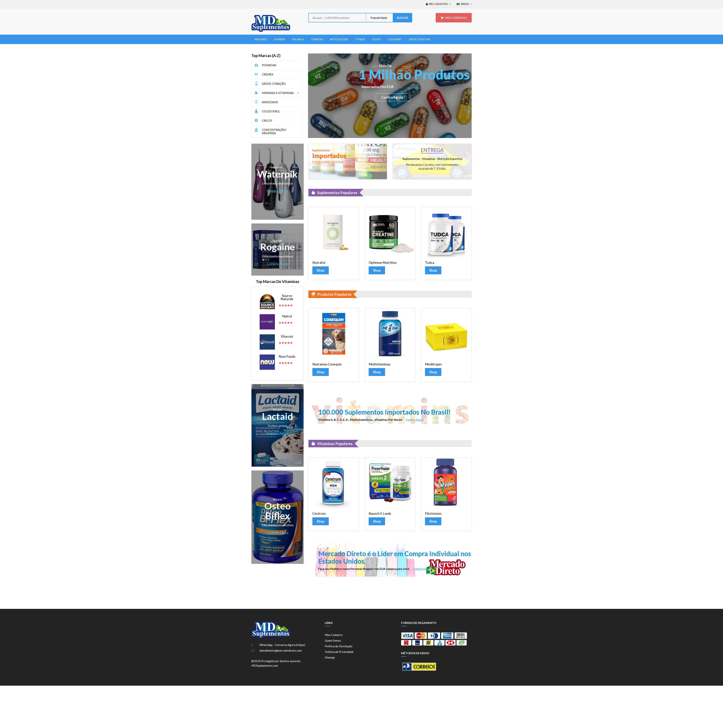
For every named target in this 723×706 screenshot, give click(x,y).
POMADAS (269, 65)
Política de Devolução (338, 646)
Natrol (287, 316)
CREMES (267, 74)
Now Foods (287, 356)
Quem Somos (333, 640)
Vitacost (287, 336)
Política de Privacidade (339, 651)
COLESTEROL (271, 111)
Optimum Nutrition (383, 263)
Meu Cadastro (334, 635)
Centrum (319, 513)
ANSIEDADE (270, 102)
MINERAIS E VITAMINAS (278, 93)
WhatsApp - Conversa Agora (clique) (282, 645)
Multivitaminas (379, 364)
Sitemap (330, 657)
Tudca (429, 263)
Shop (320, 270)
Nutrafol (318, 263)
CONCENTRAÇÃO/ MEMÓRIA (274, 131)
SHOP (316, 167)
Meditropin (433, 364)
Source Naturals (287, 297)
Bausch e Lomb (380, 513)
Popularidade (378, 17)
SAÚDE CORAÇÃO (274, 83)
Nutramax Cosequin (327, 364)
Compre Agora (277, 191)
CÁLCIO (267, 120)
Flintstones (433, 513)
